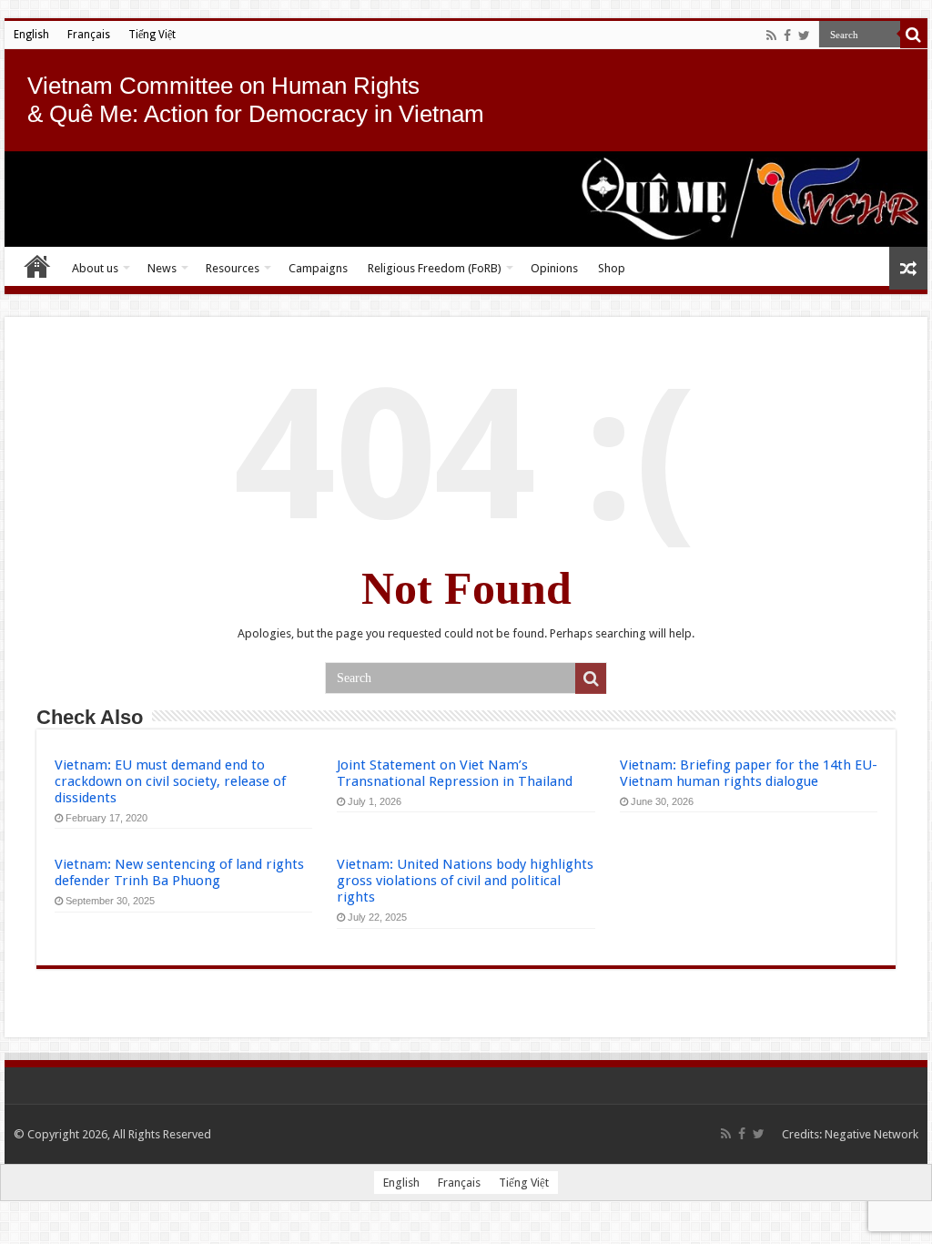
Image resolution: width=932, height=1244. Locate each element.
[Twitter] (804, 35)
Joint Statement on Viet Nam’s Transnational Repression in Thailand (454, 773)
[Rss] (771, 35)
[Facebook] (787, 35)
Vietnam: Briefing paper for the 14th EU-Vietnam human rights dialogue (748, 773)
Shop (611, 268)
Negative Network (871, 1134)
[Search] (913, 34)
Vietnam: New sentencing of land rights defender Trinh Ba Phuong (179, 872)
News (162, 268)
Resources (232, 268)
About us (95, 268)
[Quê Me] (466, 199)
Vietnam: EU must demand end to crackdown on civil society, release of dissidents (170, 781)
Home (37, 266)
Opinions (554, 268)
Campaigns (318, 268)
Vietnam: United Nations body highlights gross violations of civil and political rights (465, 880)
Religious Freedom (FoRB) (434, 268)
